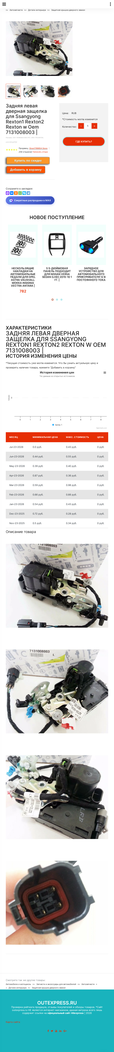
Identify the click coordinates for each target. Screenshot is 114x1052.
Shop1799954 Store (38, 148)
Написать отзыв (40, 152)
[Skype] (24, 193)
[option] (39, 48)
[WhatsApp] (20, 193)
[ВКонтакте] (12, 193)
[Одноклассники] (16, 193)
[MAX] (7, 193)
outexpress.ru (57, 1003)
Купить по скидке (28, 160)
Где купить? (84, 141)
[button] (53, 300)
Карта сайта (13, 1021)
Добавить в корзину (26, 169)
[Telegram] (28, 193)
